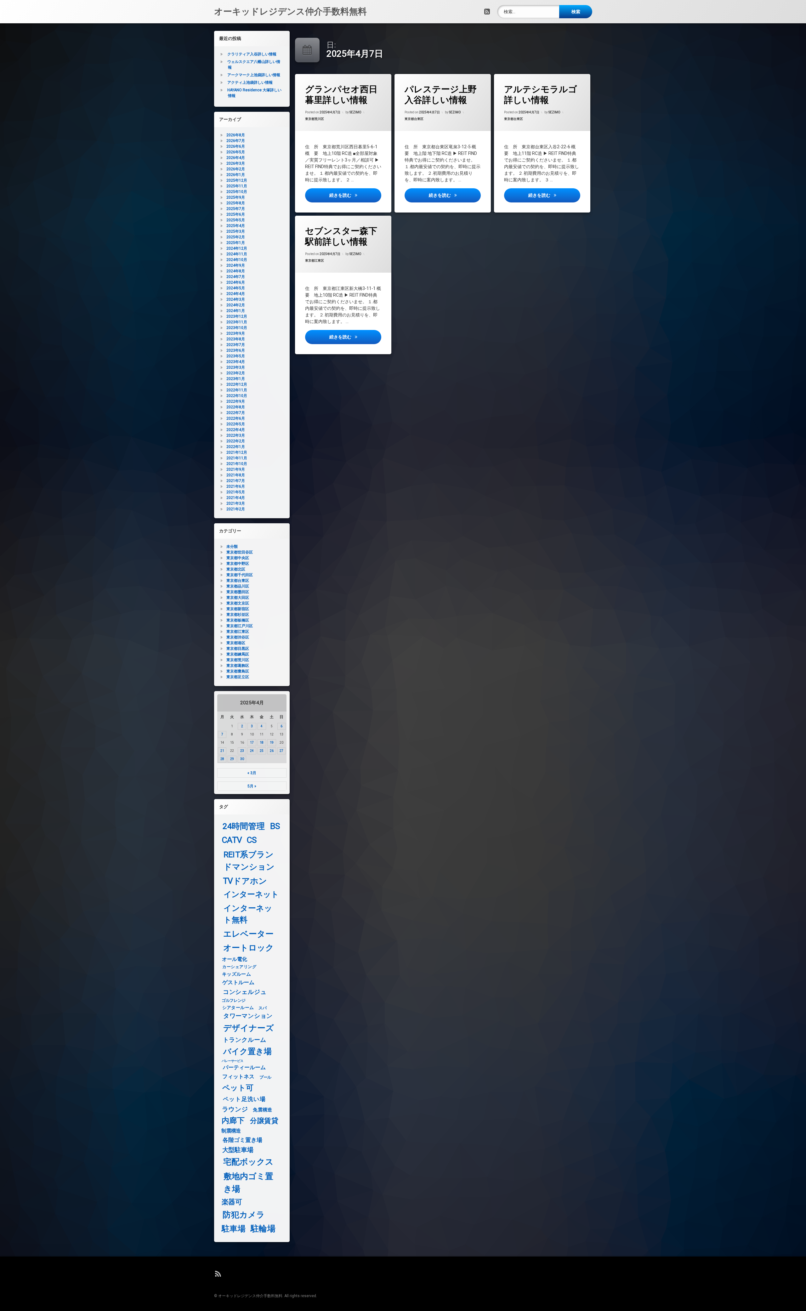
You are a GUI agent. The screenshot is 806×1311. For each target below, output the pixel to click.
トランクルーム (244, 1039)
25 (262, 750)
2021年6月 (235, 486)
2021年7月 (235, 481)
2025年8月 (235, 203)
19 (272, 742)
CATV (232, 840)
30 (242, 759)
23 (242, 750)
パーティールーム (244, 1068)
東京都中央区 (237, 558)
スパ (262, 1008)
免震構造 (262, 1110)
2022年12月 (236, 384)
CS (252, 840)
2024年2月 (235, 305)
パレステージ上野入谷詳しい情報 (441, 94)
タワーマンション (248, 1016)
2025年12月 (236, 180)
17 (252, 742)
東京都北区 (235, 569)
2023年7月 (235, 345)
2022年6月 (235, 418)
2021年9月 (235, 469)
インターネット (251, 894)
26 (272, 750)
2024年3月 (235, 299)
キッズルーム (236, 974)
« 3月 (251, 773)
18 (262, 742)
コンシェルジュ (245, 992)
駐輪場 (263, 1229)
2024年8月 (235, 271)
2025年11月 (236, 186)
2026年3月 (235, 163)
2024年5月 (235, 288)
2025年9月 (235, 197)
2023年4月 (235, 362)
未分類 (232, 546)
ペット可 (238, 1087)
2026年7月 (235, 141)
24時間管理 (243, 826)
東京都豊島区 (237, 671)
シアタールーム (238, 1007)
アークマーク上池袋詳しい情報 (253, 75)
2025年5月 (235, 220)
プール (265, 1077)
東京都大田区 (237, 597)
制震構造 (231, 1131)
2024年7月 (235, 277)
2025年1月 (235, 243)
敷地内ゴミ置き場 (248, 1183)
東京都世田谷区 (239, 552)
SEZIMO (355, 112)
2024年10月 (236, 260)
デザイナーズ (248, 1028)
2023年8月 (235, 339)
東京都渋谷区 (237, 637)
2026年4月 (235, 158)
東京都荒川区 (314, 119)
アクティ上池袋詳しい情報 (250, 82)
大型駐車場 (237, 1149)
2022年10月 (236, 396)
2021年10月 (236, 464)
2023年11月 (236, 322)
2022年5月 (235, 424)
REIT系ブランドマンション (249, 860)
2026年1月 (235, 175)
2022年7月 (235, 413)
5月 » (251, 786)
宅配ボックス (248, 1162)
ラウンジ (235, 1109)
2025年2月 (235, 237)
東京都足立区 (237, 677)
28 (222, 759)
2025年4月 (235, 226)
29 (232, 759)
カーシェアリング (239, 966)
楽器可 (232, 1202)
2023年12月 (236, 316)
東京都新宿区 (237, 609)
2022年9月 (235, 401)
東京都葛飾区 (237, 665)
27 (281, 750)
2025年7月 (235, 209)
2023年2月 (235, 373)
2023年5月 (235, 356)
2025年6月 (235, 214)
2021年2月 (235, 509)
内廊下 (233, 1120)
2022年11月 (236, 390)
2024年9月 (235, 265)
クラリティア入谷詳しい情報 (251, 54)
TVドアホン (245, 881)
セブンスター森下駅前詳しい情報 (341, 236)
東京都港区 (235, 643)
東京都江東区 (314, 261)
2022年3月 (235, 435)
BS (275, 826)
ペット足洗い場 (244, 1099)
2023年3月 (235, 367)
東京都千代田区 (239, 575)
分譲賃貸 (264, 1121)
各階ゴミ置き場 (242, 1140)
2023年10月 (236, 328)
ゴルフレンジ (234, 1000)
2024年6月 (235, 282)
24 (252, 750)
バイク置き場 (247, 1051)
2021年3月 (235, 503)
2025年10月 (236, 192)
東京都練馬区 (237, 654)
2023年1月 (235, 379)
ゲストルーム (238, 982)
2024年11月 (236, 254)
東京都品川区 (237, 586)
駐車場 (234, 1229)
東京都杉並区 (237, 614)
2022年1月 (235, 447)
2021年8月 (235, 475)
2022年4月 (235, 430)
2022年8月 (235, 407)
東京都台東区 (414, 119)
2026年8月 (235, 135)
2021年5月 (235, 492)
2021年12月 (236, 452)
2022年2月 (235, 441)
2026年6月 (235, 146)
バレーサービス (232, 1061)
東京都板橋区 (237, 620)
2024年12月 (236, 248)
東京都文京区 (237, 603)
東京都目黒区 (237, 648)
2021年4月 (235, 498)
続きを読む (355, 195)
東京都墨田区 (237, 592)
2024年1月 (235, 311)
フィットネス (238, 1077)
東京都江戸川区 (239, 626)
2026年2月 (235, 169)
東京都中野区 (237, 563)
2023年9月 (235, 333)
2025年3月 (235, 231)
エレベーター (248, 934)
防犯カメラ (243, 1215)
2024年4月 (235, 294)
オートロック (248, 947)
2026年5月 (235, 152)
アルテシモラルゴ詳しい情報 (540, 94)
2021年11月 (236, 458)
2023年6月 (235, 350)
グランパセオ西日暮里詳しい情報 (341, 94)
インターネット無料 (248, 914)
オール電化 (234, 959)
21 (222, 750)
